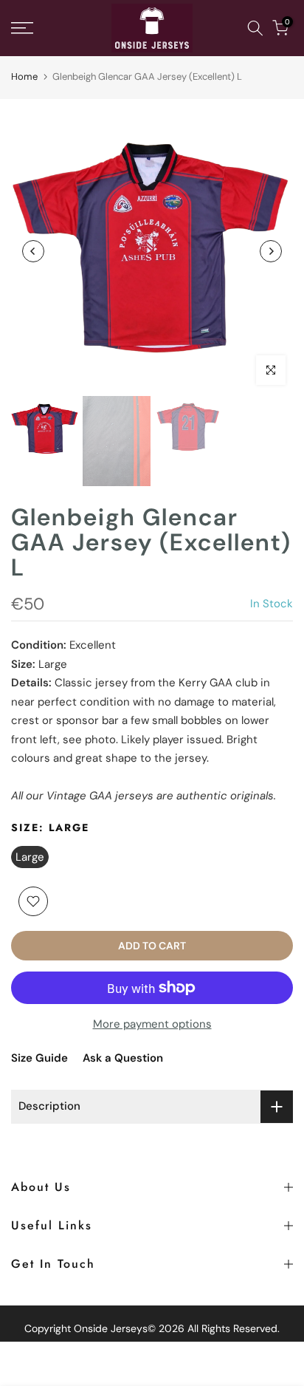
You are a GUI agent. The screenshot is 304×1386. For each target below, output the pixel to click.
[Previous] (33, 251)
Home (24, 76)
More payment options (152, 1024)
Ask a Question (123, 1058)
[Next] (271, 251)
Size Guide (39, 1058)
